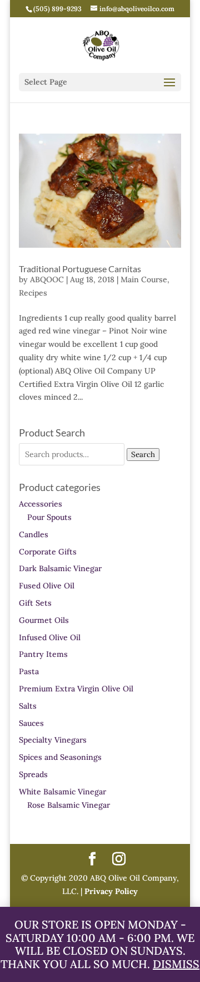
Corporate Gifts (48, 552)
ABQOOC (47, 279)
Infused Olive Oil (50, 637)
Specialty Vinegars (53, 740)
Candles (33, 534)
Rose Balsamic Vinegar (68, 805)
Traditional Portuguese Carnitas (80, 268)
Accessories (40, 504)
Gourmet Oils (44, 620)
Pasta (29, 671)
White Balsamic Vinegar (62, 792)
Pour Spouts (49, 517)
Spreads (33, 774)
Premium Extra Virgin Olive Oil (76, 689)
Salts (28, 706)
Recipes (33, 293)
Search (143, 454)
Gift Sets (35, 603)
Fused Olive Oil (46, 586)
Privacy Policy (110, 891)
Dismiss (176, 964)
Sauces (31, 723)
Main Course (144, 279)
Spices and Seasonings (60, 757)
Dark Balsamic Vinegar (60, 568)
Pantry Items (43, 654)
